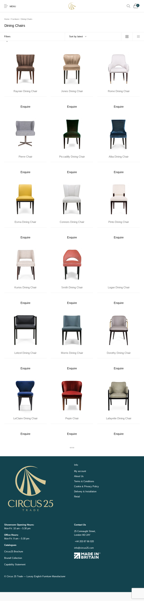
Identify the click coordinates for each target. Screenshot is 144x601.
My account (80, 471)
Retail (77, 496)
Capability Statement (14, 564)
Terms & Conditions (84, 481)
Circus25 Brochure (13, 551)
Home (6, 19)
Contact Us (80, 524)
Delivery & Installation (85, 491)
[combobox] (93, 36)
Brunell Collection (13, 558)
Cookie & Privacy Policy (86, 486)
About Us (79, 476)
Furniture (15, 19)
